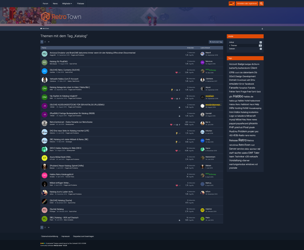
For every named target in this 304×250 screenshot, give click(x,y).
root (253, 145)
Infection (52, 133)
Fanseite (234, 87)
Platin (51, 220)
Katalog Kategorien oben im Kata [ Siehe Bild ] (70, 87)
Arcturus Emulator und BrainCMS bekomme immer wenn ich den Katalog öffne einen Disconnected (92, 53)
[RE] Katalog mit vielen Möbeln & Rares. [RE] (69, 139)
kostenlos (253, 112)
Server (232, 148)
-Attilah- (52, 107)
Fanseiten (243, 88)
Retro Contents (68, 220)
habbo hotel (244, 100)
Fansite (251, 88)
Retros (250, 140)
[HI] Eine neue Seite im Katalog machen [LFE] (69, 130)
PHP (231, 127)
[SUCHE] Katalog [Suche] (61, 200)
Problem (242, 131)
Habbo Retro (234, 104)
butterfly (233, 68)
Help (257, 104)
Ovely (208, 139)
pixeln (252, 127)
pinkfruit (239, 127)
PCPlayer (52, 211)
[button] (232, 3)
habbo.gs (233, 100)
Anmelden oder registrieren (247, 3)
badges (248, 64)
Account (233, 64)
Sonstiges (69, 142)
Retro (242, 140)
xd (256, 164)
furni (254, 91)
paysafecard (242, 123)
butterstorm (244, 68)
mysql (232, 119)
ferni (238, 91)
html (231, 112)
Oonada (52, 177)
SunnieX (209, 113)
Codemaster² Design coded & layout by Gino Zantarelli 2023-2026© (66, 243)
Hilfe (231, 108)
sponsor (253, 149)
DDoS (232, 76)
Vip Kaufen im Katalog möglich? (63, 96)
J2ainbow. (53, 81)
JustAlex (52, 72)
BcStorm (255, 64)
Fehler (232, 91)
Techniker (239, 156)
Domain (233, 80)
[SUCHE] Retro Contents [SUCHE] (65, 70)
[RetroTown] (152, 16)
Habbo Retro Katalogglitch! (61, 174)
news (254, 119)
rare (247, 135)
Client (254, 68)
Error (241, 84)
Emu (253, 80)
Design (238, 76)
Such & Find (73, 64)
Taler (256, 152)
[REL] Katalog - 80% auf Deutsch (64, 217)
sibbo (246, 149)
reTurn (51, 194)
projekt (251, 131)
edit (248, 80)
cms (231, 72)
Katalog (244, 112)
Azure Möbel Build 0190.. (60, 157)
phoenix (253, 123)
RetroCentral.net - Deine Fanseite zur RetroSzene (71, 122)
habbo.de (248, 96)
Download (241, 80)
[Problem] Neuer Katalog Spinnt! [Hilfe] (67, 165)
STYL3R (52, 159)
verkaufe (253, 156)
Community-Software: (53, 245)
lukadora (241, 116)
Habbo (238, 96)
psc (257, 131)
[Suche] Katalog (57, 209)
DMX (51, 89)
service (240, 149)
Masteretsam (210, 157)
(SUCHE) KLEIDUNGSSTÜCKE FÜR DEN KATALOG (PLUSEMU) (77, 104)
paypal (232, 123)
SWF (250, 152)
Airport (208, 87)
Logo (231, 116)
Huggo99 (53, 55)
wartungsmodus (237, 164)
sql (258, 149)
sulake (245, 153)
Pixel (246, 127)
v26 (247, 156)
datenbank (248, 72)
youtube (233, 168)
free (249, 91)
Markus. (208, 183)
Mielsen (52, 168)
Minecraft (251, 116)
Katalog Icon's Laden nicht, (61, 192)
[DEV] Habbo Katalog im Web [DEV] (65, 148)
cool (237, 72)
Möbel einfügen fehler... (60, 183)
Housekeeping (255, 108)
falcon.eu (209, 61)
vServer (246, 160)
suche (237, 152)
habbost (245, 104)
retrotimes (233, 145)
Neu (244, 119)
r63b (235, 135)
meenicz (209, 209)
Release (233, 140)
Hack (252, 104)
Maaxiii (208, 53)
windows (250, 164)
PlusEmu (233, 131)
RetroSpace (53, 64)
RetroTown (244, 144)
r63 (231, 135)
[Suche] (261, 3)
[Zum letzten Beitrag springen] (202, 54)
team (231, 156)
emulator (234, 83)
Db (255, 72)
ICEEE (52, 203)
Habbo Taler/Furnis (73, 81)
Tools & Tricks (69, 177)
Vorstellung (235, 160)
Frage (244, 91)
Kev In (208, 122)
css (241, 72)
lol (236, 116)
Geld (259, 91)
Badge (241, 64)
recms (252, 135)
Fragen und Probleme (77, 55)
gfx (230, 96)
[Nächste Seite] (48, 42)
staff (231, 153)
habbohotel (255, 100)
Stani (51, 185)
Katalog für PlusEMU (59, 61)
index (237, 112)
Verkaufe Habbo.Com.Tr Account (64, 79)
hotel (245, 108)
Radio (241, 135)
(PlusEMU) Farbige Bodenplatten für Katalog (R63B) (72, 113)
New (249, 119)
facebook (249, 84)
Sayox (52, 150)
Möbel (239, 119)
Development (70, 124)
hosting (238, 108)
